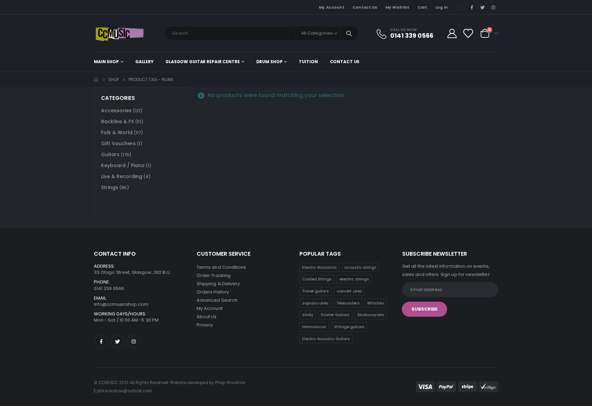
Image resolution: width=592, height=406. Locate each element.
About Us (207, 316)
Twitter (117, 341)
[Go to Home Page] (96, 80)
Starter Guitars (335, 314)
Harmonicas (314, 326)
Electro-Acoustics (319, 267)
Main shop (106, 62)
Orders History (213, 292)
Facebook (101, 341)
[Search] (349, 33)
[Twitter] (482, 7)
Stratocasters (370, 314)
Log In (441, 7)
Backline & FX (117, 121)
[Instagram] (493, 7)
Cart (423, 7)
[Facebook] (471, 7)
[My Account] (451, 33)
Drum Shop (269, 62)
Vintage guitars (349, 326)
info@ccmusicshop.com (121, 304)
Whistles (375, 303)
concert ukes (349, 291)
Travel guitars (315, 291)
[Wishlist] (468, 33)
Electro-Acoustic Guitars (326, 338)
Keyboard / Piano (123, 165)
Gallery (144, 62)
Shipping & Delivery (218, 283)
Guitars (110, 154)
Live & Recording (121, 176)
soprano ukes (315, 303)
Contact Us (365, 7)
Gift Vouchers (118, 143)
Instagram (133, 341)
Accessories (116, 110)
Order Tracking (214, 275)
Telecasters (348, 303)
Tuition (308, 62)
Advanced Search (217, 300)
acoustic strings (360, 267)
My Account (332, 7)
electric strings (354, 279)
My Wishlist (397, 7)
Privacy (205, 325)
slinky (307, 314)
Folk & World (117, 132)
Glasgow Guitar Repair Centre (202, 62)
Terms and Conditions (221, 267)
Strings (109, 187)
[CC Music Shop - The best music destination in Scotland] (119, 33)
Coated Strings (317, 279)
